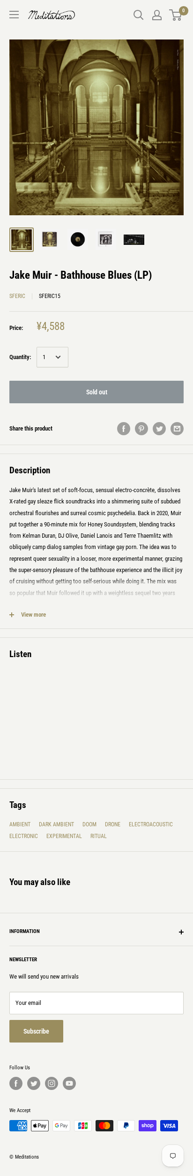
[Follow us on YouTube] (69, 1083)
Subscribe (36, 1031)
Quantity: (20, 357)
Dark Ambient (56, 824)
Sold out (96, 392)
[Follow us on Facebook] (15, 1083)
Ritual (98, 836)
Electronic (23, 836)
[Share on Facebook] (123, 428)
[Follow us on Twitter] (33, 1083)
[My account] (157, 15)
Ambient (19, 824)
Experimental (64, 836)
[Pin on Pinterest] (141, 428)
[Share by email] (177, 428)
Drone (112, 824)
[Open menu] (14, 14)
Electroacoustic (151, 824)
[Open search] (139, 15)
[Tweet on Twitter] (159, 428)
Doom (89, 824)
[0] (176, 15)
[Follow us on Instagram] (51, 1083)
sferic (17, 296)
